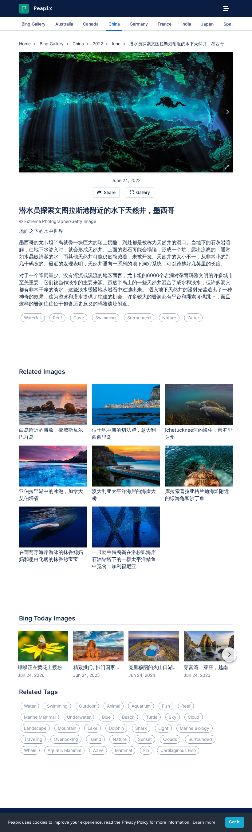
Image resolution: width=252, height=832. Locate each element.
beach (128, 717)
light (163, 728)
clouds (170, 739)
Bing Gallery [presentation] (33, 23)
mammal (123, 750)
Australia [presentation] (64, 23)
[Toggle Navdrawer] (226, 8)
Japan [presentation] (207, 23)
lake (92, 728)
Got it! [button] (235, 822)
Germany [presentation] (139, 23)
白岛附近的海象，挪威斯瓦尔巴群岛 (51, 433)
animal (113, 706)
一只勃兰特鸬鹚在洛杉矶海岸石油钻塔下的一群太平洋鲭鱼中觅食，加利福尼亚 (124, 559)
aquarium (141, 706)
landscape (35, 728)
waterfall (32, 317)
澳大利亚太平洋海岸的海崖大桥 (124, 494)
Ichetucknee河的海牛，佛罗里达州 (198, 433)
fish (166, 706)
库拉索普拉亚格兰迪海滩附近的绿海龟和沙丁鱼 (197, 494)
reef (57, 317)
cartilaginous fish (178, 750)
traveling (33, 739)
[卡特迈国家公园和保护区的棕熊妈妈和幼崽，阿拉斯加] (227, 112)
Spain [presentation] (229, 23)
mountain (67, 728)
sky (172, 717)
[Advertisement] (126, 347)
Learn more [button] (204, 822)
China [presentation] (114, 23)
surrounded (139, 317)
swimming (105, 317)
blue (106, 717)
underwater (79, 717)
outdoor (87, 706)
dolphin (116, 728)
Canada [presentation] (91, 23)
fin (146, 750)
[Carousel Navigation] (126, 659)
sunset (145, 739)
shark (141, 728)
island (95, 739)
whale (30, 750)
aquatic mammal (64, 750)
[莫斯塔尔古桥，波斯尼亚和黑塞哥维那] (24, 112)
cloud (193, 717)
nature (169, 317)
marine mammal (40, 717)
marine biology (194, 728)
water (193, 317)
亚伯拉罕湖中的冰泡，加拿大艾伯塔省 (51, 494)
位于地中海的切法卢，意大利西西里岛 (124, 433)
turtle (151, 717)
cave (78, 317)
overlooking (66, 739)
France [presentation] (164, 23)
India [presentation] (186, 23)
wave (98, 750)
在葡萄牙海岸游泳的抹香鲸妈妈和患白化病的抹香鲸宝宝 (51, 555)
